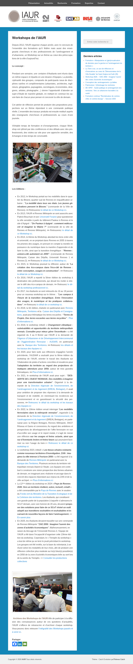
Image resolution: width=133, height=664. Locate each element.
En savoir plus (23, 517)
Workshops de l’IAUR (29, 37)
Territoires (32, 311)
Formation (76, 3)
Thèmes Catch (119, 659)
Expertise (89, 3)
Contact (101, 3)
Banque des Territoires (36, 345)
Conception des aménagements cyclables (101, 82)
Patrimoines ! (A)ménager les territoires (100, 85)
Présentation (34, 3)
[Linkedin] (19, 644)
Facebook (86, 36)
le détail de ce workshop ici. (49, 305)
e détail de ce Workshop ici (53, 261)
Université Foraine (48, 217)
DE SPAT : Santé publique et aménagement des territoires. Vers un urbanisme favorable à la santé (103, 90)
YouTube (97, 36)
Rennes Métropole (37, 460)
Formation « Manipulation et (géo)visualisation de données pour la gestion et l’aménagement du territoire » (103, 63)
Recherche (62, 3)
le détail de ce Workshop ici (53, 210)
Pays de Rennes (48, 490)
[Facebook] (14, 644)
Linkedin (91, 36)
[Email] (24, 644)
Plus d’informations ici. (42, 372)
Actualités (48, 3)
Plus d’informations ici (43, 480)
